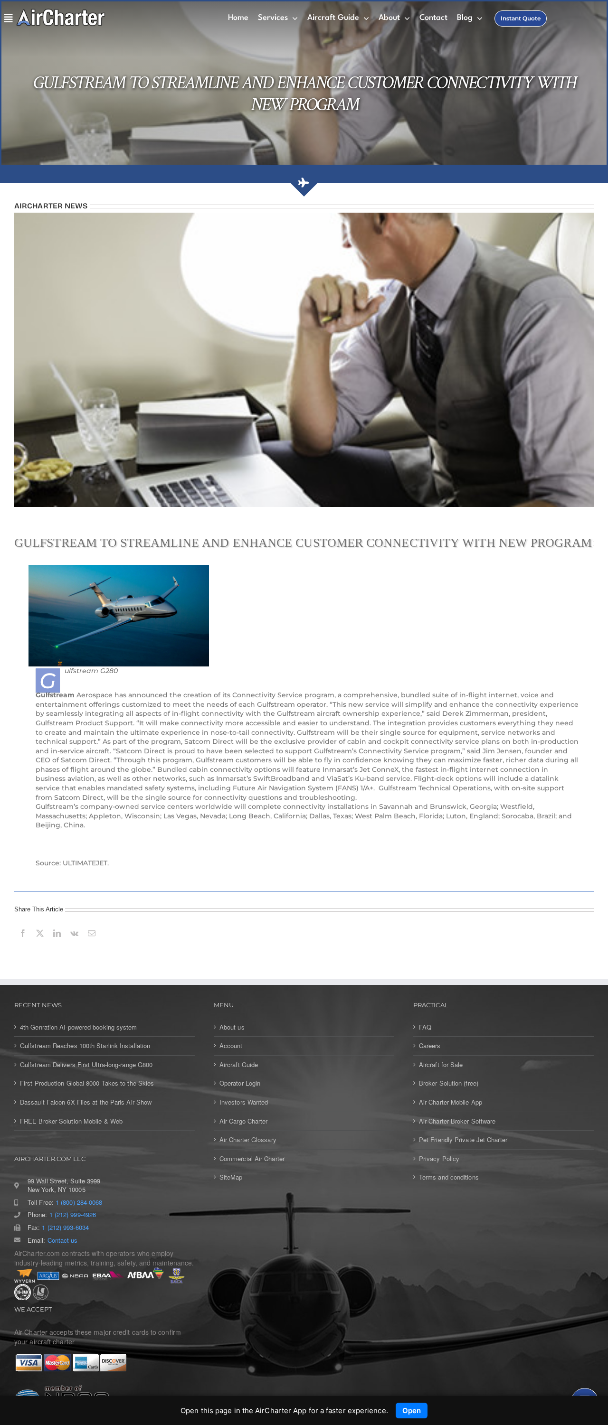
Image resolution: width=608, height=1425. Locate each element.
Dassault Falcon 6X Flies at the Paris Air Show (86, 1102)
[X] (39, 943)
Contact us (63, 1240)
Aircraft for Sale (441, 1064)
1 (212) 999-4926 (72, 1214)
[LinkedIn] (57, 943)
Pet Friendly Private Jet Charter (463, 1139)
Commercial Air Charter (252, 1158)
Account (231, 1045)
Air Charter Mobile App (450, 1102)
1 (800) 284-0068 (79, 1202)
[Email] (91, 943)
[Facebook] (22, 943)
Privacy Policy (439, 1158)
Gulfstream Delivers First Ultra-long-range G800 (86, 1064)
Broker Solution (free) (448, 1083)
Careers (430, 1045)
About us (232, 1027)
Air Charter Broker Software (457, 1121)
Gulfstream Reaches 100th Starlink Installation (85, 1045)
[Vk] (74, 943)
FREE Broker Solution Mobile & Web (71, 1121)
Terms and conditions (449, 1177)
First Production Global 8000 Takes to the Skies (87, 1083)
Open (411, 1410)
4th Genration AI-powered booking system (78, 1027)
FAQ (425, 1027)
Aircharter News (50, 205)
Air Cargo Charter (243, 1121)
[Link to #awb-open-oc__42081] (6, 18)
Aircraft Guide (238, 1064)
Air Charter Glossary (247, 1139)
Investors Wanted (243, 1102)
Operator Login (239, 1083)
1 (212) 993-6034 (65, 1227)
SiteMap (231, 1177)
